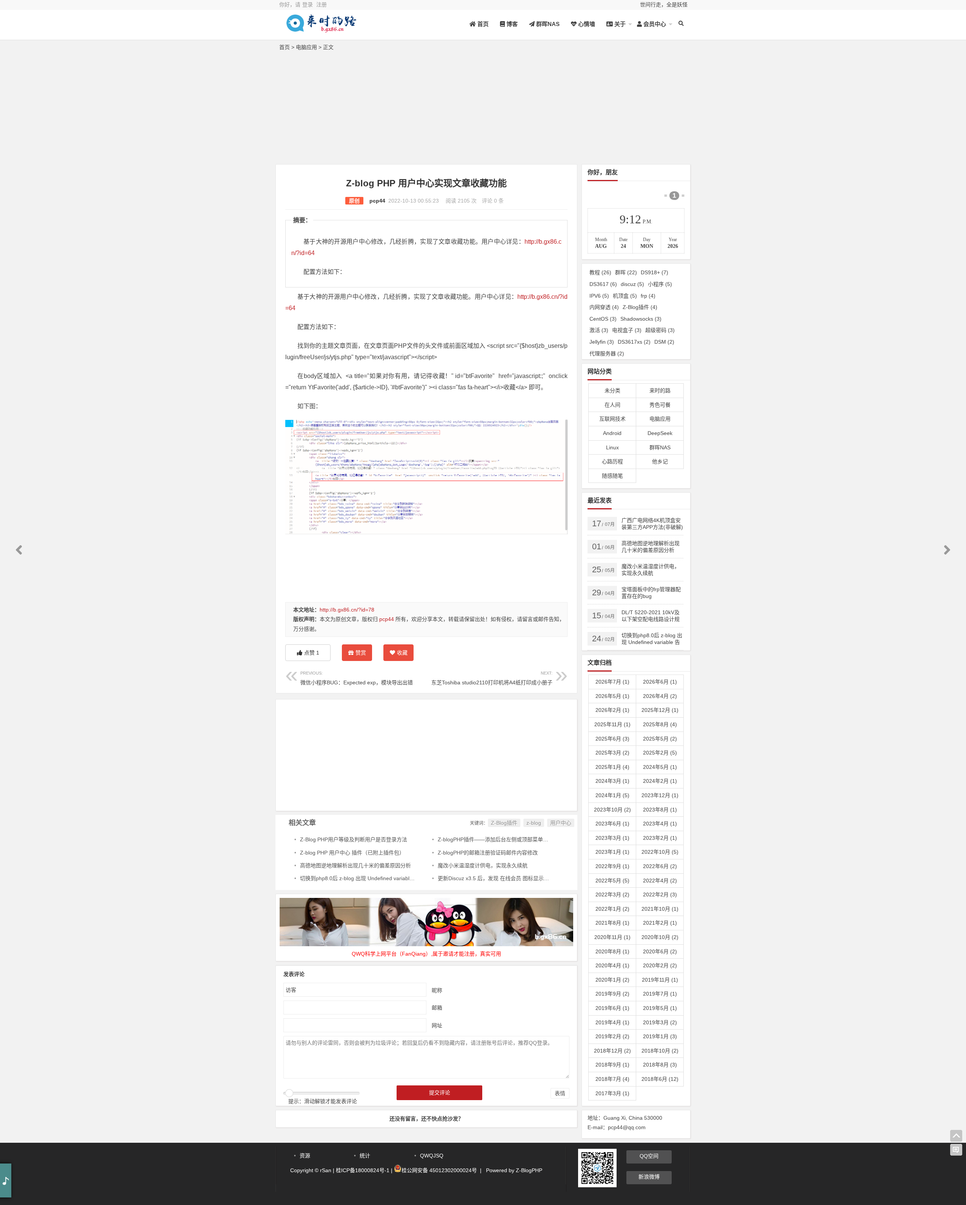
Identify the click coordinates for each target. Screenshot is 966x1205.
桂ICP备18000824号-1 (362, 1170)
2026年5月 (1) (612, 696)
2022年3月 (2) (612, 894)
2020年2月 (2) (660, 965)
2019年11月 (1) (660, 980)
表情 (560, 1093)
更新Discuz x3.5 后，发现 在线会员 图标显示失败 (496, 878)
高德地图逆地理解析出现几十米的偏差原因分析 (355, 865)
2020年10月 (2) (659, 937)
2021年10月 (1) (659, 909)
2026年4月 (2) (660, 696)
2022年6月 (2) (660, 866)
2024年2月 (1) (660, 781)
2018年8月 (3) (660, 1065)
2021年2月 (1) (660, 923)
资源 (305, 1156)
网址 (437, 1025)
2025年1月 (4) (612, 767)
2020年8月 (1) (612, 951)
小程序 (660, 284)
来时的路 (660, 390)
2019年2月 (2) (612, 1036)
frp (648, 296)
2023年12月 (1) (659, 795)
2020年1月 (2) (612, 980)
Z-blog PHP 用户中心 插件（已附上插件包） (352, 853)
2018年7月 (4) (612, 1079)
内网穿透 (604, 307)
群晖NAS (547, 24)
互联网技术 (612, 419)
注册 (321, 5)
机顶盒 (625, 296)
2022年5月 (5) (612, 881)
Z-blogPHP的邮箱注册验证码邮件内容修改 (488, 853)
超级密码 (660, 330)
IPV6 (599, 296)
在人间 (612, 405)
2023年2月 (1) (660, 838)
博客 (511, 24)
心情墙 (586, 24)
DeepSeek (660, 433)
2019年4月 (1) (612, 1022)
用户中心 (560, 823)
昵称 (437, 990)
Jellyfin (601, 342)
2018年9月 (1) (612, 1065)
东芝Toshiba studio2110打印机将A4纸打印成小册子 (491, 678)
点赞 (311, 653)
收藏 (402, 653)
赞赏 (360, 653)
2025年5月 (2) (660, 739)
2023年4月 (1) (660, 824)
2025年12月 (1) (659, 710)
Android (612, 433)
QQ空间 (649, 1156)
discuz (632, 284)
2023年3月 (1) (612, 838)
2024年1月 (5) (612, 795)
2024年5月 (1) (660, 767)
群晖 (626, 272)
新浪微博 (649, 1177)
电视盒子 (626, 330)
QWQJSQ (431, 1156)
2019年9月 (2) (612, 994)
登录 (307, 5)
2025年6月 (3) (612, 739)
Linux (612, 447)
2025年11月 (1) (612, 724)
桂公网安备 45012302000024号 (439, 1170)
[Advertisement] (483, 109)
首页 (482, 24)
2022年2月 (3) (660, 894)
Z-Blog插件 (504, 823)
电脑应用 (306, 47)
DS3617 (603, 284)
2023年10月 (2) (612, 810)
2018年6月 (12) (659, 1079)
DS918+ (654, 272)
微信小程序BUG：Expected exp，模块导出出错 (356, 678)
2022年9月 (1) (612, 866)
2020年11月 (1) (612, 937)
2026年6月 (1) (660, 682)
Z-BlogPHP (529, 1170)
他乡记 (660, 461)
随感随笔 (612, 476)
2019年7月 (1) (660, 994)
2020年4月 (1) (612, 965)
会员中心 (654, 24)
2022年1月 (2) (612, 909)
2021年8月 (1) (612, 923)
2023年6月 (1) (612, 824)
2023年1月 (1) (612, 852)
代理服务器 (606, 353)
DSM (664, 342)
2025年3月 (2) (612, 753)
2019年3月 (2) (660, 1022)
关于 (619, 24)
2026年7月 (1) (612, 682)
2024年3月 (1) (612, 781)
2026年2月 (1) (612, 710)
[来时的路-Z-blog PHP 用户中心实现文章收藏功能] (320, 29)
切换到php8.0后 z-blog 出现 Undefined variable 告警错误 (367, 878)
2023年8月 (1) (660, 810)
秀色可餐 (660, 405)
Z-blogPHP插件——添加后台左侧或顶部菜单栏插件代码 (503, 839)
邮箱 (437, 1007)
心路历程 (612, 461)
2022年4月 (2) (660, 881)
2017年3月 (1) (612, 1093)
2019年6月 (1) (612, 1008)
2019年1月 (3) (660, 1036)
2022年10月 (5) (659, 852)
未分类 (612, 390)
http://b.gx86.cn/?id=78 (347, 610)
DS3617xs (634, 342)
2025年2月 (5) (660, 753)
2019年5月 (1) (660, 1008)
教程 (600, 272)
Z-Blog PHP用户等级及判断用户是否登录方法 (353, 839)
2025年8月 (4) (660, 724)
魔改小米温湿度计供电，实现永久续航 (483, 865)
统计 (365, 1156)
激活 (598, 330)
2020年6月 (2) (660, 951)
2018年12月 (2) (612, 1051)
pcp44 (377, 201)
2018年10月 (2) (659, 1051)
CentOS (603, 319)
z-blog (533, 823)
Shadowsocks (640, 319)
